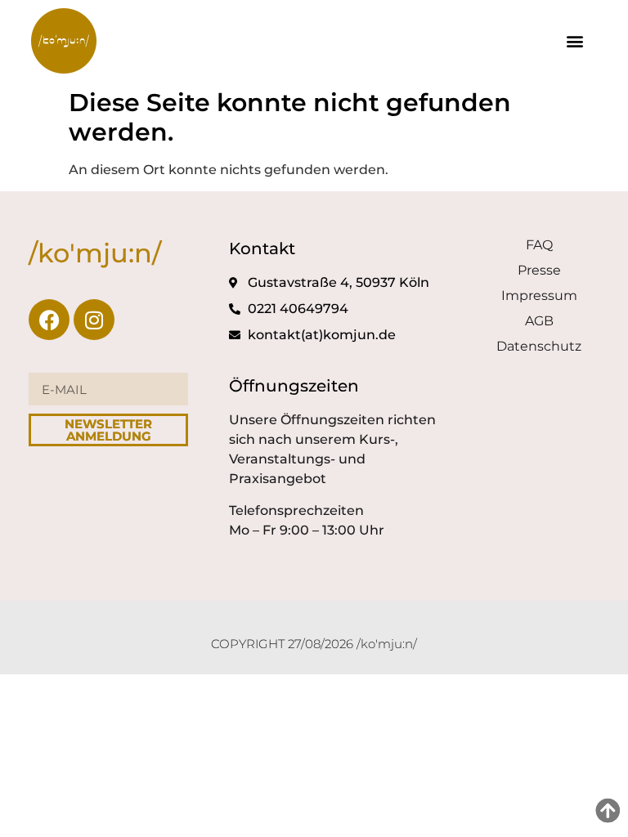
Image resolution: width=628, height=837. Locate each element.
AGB (539, 321)
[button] (575, 41)
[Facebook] (49, 319)
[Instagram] (94, 319)
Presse (539, 270)
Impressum (539, 295)
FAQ (539, 245)
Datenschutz (538, 346)
